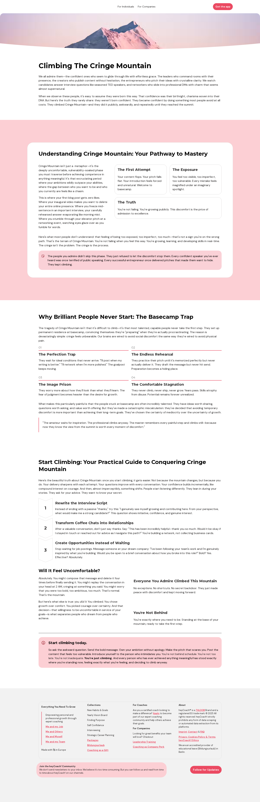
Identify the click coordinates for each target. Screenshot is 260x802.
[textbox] (130, 6)
